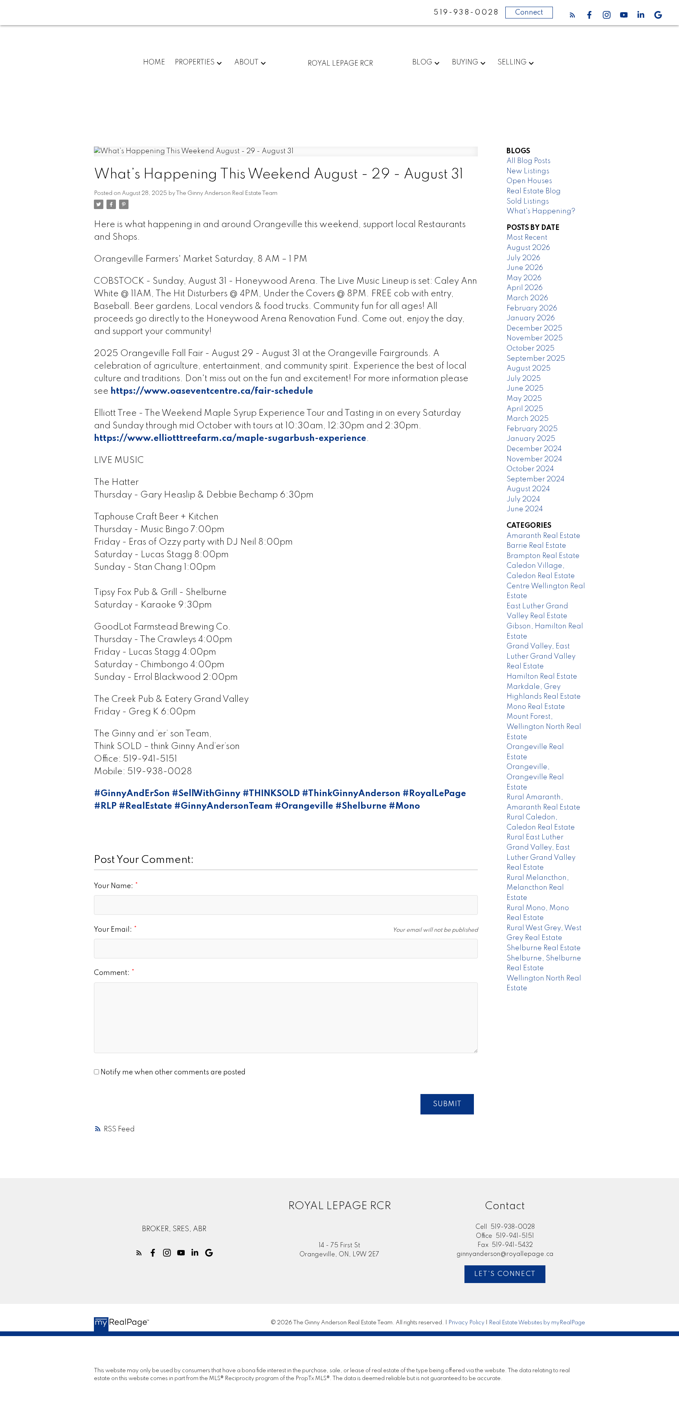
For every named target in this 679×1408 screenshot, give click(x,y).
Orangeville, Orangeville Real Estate (535, 777)
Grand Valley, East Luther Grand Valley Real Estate (541, 656)
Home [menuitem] (154, 62)
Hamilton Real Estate (541, 676)
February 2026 (531, 308)
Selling (512, 62)
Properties (195, 62)
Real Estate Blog (533, 191)
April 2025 (524, 409)
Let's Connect (505, 1274)
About (246, 62)
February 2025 (532, 429)
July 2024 (523, 499)
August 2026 (528, 247)
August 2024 (528, 489)
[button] (572, 15)
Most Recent (526, 237)
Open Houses (529, 181)
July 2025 (523, 378)
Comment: (112, 973)
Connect (529, 12)
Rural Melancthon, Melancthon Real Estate (537, 887)
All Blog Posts (528, 161)
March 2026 (527, 298)
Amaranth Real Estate (543, 536)
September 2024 (535, 479)
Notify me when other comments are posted (172, 1072)
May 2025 (524, 398)
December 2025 (534, 328)
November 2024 (534, 459)
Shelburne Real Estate (543, 948)
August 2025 (528, 368)
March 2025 (527, 418)
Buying (465, 62)
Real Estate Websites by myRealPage (537, 1322)
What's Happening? (540, 211)
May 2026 (523, 278)
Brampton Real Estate (543, 556)
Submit (447, 1104)
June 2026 (524, 268)
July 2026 (523, 258)
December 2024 (534, 449)
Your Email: (114, 929)
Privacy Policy (466, 1322)
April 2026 (524, 288)
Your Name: (114, 886)
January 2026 (530, 318)
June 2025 (524, 388)
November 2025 (534, 338)
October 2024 (530, 469)
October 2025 (530, 348)
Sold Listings (527, 201)
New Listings (527, 171)
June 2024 (524, 509)
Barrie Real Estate (536, 545)
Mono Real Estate (535, 706)
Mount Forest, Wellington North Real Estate (543, 726)
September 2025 (535, 358)
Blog (422, 62)
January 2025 (530, 438)
